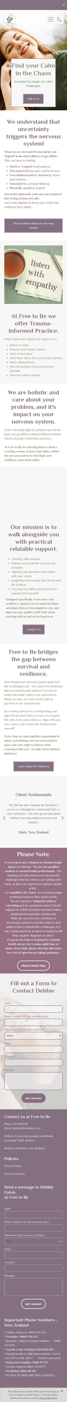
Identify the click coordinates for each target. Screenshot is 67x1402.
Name (7, 1003)
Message (9, 1070)
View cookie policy (48, 1398)
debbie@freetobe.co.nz (27, 1128)
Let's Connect (33, 1098)
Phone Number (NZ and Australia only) (26, 1016)
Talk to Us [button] (33, 99)
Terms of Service (14, 1174)
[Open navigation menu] (50, 19)
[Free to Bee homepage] (25, 19)
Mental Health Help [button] (33, 965)
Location (9, 1056)
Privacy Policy (13, 1166)
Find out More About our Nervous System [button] (33, 226)
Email (7, 1043)
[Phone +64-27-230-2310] (59, 19)
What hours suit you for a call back (24, 1029)
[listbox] (33, 1036)
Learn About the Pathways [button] (33, 766)
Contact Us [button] (33, 629)
